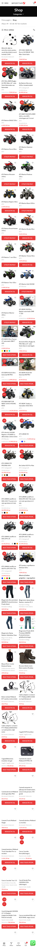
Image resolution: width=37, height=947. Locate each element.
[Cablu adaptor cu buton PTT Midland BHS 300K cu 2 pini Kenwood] (27, 686)
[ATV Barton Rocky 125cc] (27, 220)
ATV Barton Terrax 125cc (27, 256)
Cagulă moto (27, 734)
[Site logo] (18, 3)
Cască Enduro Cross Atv (9, 883)
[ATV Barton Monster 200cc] (10, 166)
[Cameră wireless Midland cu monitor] (27, 812)
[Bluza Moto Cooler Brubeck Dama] (10, 655)
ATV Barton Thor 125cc (9, 282)
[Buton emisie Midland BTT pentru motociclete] (10, 686)
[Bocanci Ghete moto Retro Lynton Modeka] (27, 656)
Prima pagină (6, 20)
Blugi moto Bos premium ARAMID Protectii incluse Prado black (10, 602)
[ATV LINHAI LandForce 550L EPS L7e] (10, 526)
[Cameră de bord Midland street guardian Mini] (10, 779)
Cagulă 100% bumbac (26, 732)
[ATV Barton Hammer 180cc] (27, 139)
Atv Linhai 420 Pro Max (26, 465)
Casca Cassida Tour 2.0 (9, 880)
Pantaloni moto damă (26, 606)
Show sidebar (9, 30)
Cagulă (21, 734)
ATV (20, 57)
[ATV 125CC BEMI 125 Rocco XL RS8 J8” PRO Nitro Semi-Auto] (27, 40)
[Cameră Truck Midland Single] (10, 812)
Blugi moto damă (7, 637)
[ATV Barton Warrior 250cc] (10, 301)
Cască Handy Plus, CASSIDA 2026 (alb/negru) (25, 882)
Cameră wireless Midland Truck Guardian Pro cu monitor (10, 851)
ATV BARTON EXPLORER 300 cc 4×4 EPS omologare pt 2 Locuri (27, 116)
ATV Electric (22, 286)
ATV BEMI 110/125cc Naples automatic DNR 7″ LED (26, 311)
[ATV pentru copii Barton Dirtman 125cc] (27, 557)
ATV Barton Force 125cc (9, 149)
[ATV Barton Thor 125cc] (10, 274)
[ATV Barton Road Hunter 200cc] (10, 220)
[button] (10, 63)
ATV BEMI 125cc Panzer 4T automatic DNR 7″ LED (9, 341)
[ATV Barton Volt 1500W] (27, 274)
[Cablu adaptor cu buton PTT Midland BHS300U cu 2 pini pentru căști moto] (10, 717)
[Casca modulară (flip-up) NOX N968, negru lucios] (27, 903)
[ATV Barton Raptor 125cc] (10, 193)
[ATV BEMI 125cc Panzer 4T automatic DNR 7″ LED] (10, 331)
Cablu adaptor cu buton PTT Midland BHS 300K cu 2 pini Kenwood (27, 697)
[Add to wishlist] (15, 36)
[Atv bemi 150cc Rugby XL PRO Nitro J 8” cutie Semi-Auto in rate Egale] (27, 332)
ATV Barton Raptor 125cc (10, 202)
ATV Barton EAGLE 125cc (9, 120)
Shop (15, 20)
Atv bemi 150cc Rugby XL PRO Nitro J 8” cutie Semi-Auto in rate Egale (27, 344)
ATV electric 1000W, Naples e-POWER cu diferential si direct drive (9, 435)
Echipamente (6, 639)
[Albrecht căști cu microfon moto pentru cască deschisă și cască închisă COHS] (10, 40)
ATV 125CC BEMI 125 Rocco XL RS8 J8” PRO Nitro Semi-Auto (26, 52)
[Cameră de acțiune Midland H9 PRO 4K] (27, 750)
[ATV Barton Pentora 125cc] (27, 166)
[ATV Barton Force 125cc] (10, 139)
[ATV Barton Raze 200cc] (27, 193)
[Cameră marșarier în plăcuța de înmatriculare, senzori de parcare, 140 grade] (27, 779)
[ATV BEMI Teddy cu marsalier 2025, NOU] (27, 393)
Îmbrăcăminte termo (8, 668)
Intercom (11, 57)
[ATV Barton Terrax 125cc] (27, 247)
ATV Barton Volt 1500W (26, 284)
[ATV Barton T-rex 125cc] (10, 247)
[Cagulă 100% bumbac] (27, 717)
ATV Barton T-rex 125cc (9, 257)
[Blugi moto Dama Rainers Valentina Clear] (10, 622)
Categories (17, 14)
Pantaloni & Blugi (7, 606)
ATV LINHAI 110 (24, 434)
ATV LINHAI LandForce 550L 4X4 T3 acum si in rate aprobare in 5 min (9, 501)
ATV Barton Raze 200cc (27, 203)
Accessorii (5, 57)
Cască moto (5, 885)
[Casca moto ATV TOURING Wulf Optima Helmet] (27, 936)
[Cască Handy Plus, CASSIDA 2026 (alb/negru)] (27, 872)
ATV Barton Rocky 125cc (27, 229)
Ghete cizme (23, 670)
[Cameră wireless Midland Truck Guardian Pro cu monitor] (10, 841)
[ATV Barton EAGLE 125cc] (10, 106)
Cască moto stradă (25, 856)
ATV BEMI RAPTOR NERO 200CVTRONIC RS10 (9, 404)
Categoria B (25, 88)
